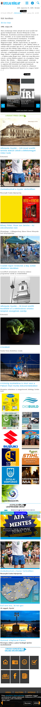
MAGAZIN (17, 13)
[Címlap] (5, 665)
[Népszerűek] (24, 665)
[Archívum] (5, 680)
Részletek (27, 703)
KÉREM (36, 703)
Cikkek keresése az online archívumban (14, 650)
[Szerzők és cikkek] (24, 680)
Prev (3, 534)
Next (38, 534)
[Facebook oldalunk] (15, 680)
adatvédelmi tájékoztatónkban (15, 695)
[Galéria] (15, 665)
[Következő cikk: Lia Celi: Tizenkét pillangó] (2, 703)
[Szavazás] (34, 665)
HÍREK (8, 692)
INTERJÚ (31, 692)
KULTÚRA (19, 692)
